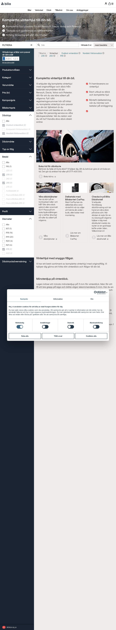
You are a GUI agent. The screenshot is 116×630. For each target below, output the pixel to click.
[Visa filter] (31, 45)
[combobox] (57, 45)
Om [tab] (92, 299)
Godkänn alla (91, 336)
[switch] (45, 327)
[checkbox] (17, 121)
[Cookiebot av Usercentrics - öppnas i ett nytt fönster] (97, 292)
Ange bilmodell (8, 62)
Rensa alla (11, 627)
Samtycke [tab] (24, 299)
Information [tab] (58, 299)
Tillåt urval (58, 336)
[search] (57, 45)
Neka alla (24, 336)
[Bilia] (6, 3)
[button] (71, 53)
